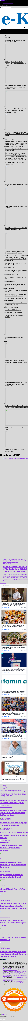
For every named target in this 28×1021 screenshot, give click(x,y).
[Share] (1, 1019)
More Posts (3, 583)
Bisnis (4, 232)
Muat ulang (24, 585)
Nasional (4, 138)
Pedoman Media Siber (8, 3)
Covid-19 (4, 36)
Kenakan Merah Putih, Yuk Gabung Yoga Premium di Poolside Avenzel (14, 972)
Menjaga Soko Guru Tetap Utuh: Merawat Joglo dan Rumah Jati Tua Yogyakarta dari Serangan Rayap (15, 975)
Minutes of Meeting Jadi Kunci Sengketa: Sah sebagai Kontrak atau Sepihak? (13, 969)
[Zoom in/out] (4, 1019)
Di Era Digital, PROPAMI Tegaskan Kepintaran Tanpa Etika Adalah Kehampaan (15, 982)
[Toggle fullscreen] (3, 1019)
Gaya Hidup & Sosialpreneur (8, 288)
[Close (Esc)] (0, 1019)
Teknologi (5, 341)
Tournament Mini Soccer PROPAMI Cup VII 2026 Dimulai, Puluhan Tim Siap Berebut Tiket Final (15, 979)
